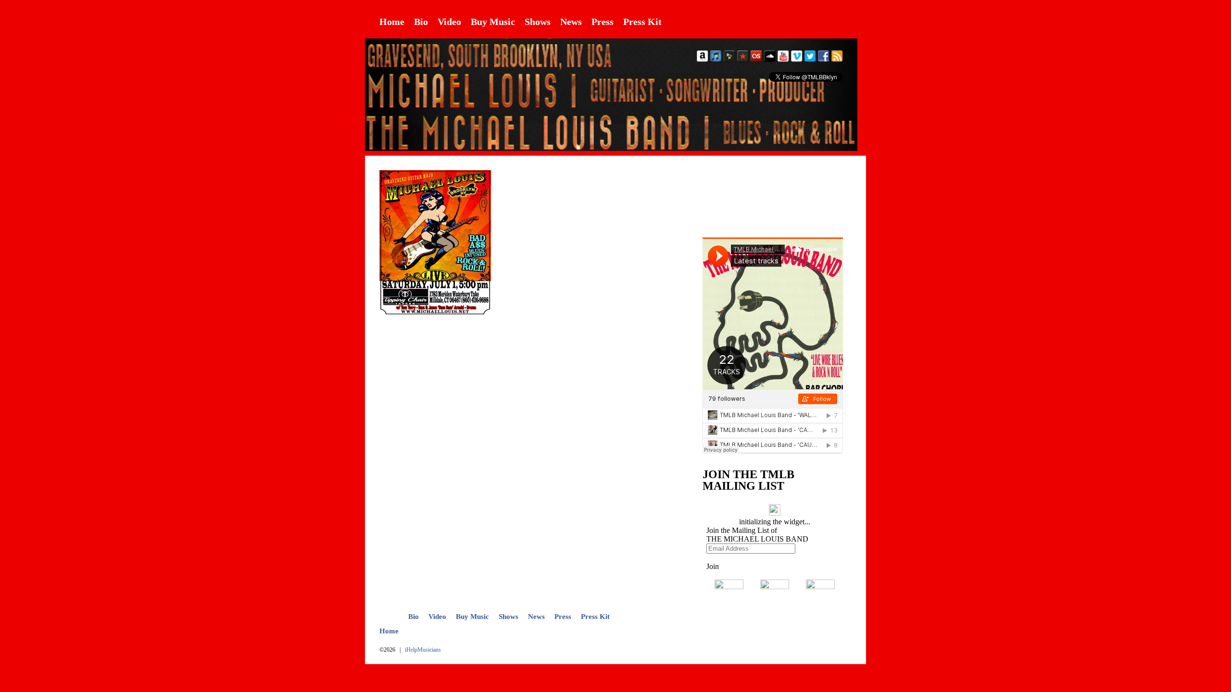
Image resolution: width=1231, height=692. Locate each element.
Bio (421, 21)
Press (602, 21)
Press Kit (642, 21)
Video (449, 21)
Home (391, 21)
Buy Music (493, 21)
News (571, 21)
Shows (538, 21)
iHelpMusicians (423, 649)
